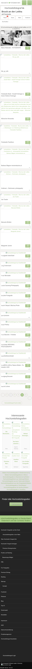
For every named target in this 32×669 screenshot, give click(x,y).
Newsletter (4, 614)
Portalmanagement (6, 634)
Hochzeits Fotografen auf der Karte (10, 530)
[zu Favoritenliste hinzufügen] (2, 32)
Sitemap (3, 581)
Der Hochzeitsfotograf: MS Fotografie (16, 443)
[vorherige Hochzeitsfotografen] (3, 395)
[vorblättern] (26, 38)
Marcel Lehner (5, 386)
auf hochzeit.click (17, 504)
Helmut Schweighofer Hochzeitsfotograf (25, 435)
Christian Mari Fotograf (6, 463)
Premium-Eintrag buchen (9, 548)
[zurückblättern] (5, 38)
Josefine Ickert (16, 460)
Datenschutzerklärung (7, 629)
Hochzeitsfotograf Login (9, 655)
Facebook (3, 592)
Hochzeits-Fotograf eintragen (9, 543)
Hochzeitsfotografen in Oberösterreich (13, 477)
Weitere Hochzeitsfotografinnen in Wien (16, 475)
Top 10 (3, 605)
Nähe (19, 17)
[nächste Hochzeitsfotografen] (30, 398)
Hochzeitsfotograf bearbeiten (9, 639)
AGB (2, 625)
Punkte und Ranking (6, 552)
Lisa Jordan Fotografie (25, 462)
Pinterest (3, 596)
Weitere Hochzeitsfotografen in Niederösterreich (15, 472)
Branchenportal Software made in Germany (11, 664)
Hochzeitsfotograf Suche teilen (12, 403)
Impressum (4, 620)
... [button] (10, 394)
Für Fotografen (5, 567)
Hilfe (2, 562)
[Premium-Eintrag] (28, 416)
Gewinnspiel (4, 610)
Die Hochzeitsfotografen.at (6, 433)
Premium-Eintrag (5, 572)
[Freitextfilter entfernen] (24, 2)
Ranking (3, 577)
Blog (2, 601)
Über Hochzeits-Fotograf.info (9, 539)
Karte (12, 17)
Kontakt (5, 586)
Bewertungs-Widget (7, 557)
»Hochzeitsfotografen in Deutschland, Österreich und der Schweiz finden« (16, 519)
